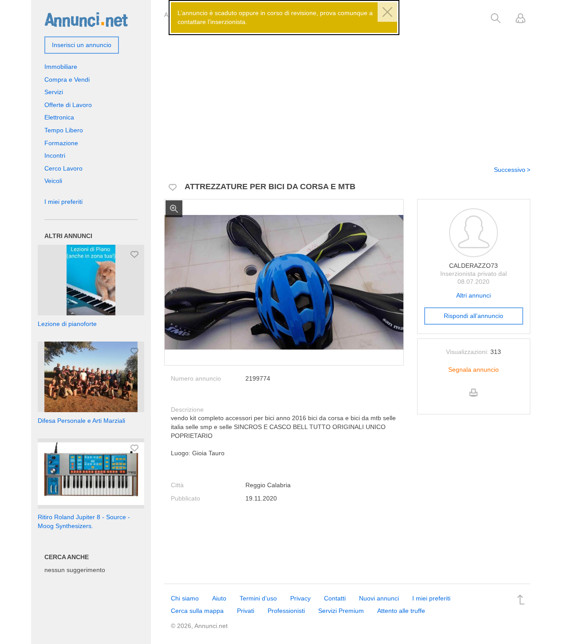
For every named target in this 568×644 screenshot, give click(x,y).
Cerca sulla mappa (197, 610)
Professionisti (286, 610)
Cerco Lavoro (63, 168)
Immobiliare (60, 66)
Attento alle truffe (401, 610)
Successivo (509, 169)
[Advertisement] (347, 90)
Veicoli (53, 180)
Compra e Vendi (67, 79)
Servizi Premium (341, 610)
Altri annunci (473, 295)
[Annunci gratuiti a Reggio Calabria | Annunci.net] (86, 19)
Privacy (300, 598)
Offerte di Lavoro (68, 104)
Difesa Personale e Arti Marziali (81, 420)
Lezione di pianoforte (67, 323)
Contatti (335, 598)
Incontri (54, 155)
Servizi (53, 91)
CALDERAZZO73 (473, 265)
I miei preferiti (63, 201)
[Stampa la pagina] (473, 400)
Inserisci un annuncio (81, 44)
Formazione (61, 143)
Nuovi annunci (379, 598)
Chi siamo (185, 598)
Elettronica (59, 117)
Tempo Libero (63, 130)
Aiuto (219, 598)
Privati (245, 610)
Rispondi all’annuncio (473, 315)
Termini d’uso (258, 598)
